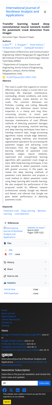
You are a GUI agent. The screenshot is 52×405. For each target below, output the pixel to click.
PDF (14, 254)
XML (10, 250)
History (10, 262)
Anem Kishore (36, 44)
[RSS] (24, 391)
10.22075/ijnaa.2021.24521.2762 (21, 77)
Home (4, 310)
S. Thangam (20, 44)
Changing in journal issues (14, 346)
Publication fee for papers (14, 343)
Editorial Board (9, 316)
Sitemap (5, 325)
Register (41, 2)
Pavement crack (11, 210)
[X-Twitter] (11, 391)
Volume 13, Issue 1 (36, 227)
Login (25, 2)
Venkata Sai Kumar (11, 47)
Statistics (11, 282)
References (13, 223)
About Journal (8, 313)
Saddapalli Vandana (33, 47)
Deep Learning (28, 210)
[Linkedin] (18, 391)
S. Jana (6, 44)
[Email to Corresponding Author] (10, 44)
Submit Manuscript (11, 319)
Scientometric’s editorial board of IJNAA (20, 350)
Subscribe (44, 383)
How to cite (12, 276)
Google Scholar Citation (13, 340)
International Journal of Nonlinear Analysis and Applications (23, 11)
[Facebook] (5, 391)
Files (9, 243)
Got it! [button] (7, 402)
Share (10, 269)
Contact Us (7, 322)
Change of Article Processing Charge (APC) (22, 334)
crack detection (21, 213)
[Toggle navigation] (45, 12)
